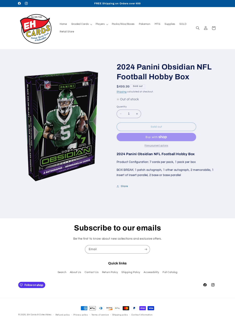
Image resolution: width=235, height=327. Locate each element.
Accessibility (151, 272)
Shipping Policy (130, 272)
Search (62, 272)
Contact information (141, 315)
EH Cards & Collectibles (39, 315)
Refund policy (63, 315)
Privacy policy (80, 315)
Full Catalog (170, 272)
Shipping (122, 92)
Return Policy (110, 272)
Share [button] (124, 186)
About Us (75, 272)
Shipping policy (120, 315)
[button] (81, 24)
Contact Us (91, 272)
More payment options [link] (156, 145)
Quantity (122, 106)
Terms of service (100, 315)
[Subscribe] (146, 249)
